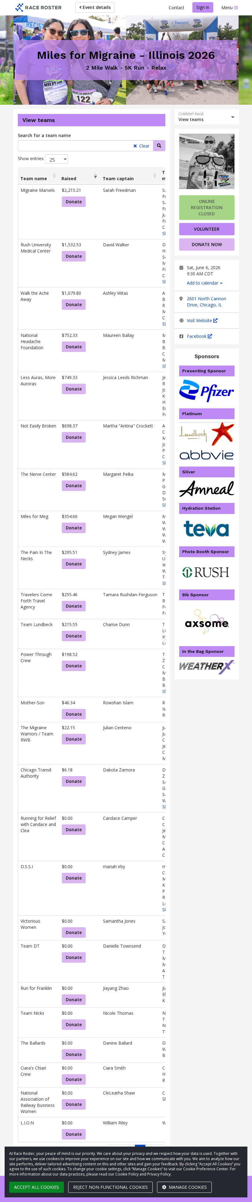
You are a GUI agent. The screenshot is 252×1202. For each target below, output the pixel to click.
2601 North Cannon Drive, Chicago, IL (206, 302)
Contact (176, 7)
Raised (68, 178)
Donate (74, 201)
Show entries (31, 158)
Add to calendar (203, 283)
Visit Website (200, 320)
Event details (96, 7)
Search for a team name (44, 135)
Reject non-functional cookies (110, 1187)
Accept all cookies (36, 1187)
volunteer (206, 229)
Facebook (197, 336)
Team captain (118, 178)
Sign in (202, 7)
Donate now (207, 244)
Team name (33, 178)
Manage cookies (187, 1187)
